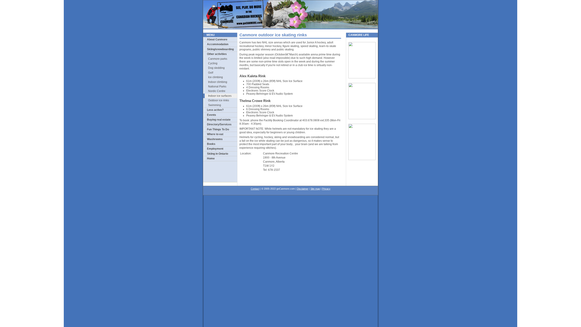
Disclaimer (302, 188)
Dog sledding (216, 67)
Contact (255, 188)
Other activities (217, 54)
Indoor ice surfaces (219, 95)
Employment (215, 148)
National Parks (217, 86)
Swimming (214, 105)
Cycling (212, 63)
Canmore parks (217, 58)
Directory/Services (219, 124)
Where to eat (215, 134)
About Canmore (217, 39)
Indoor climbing (217, 82)
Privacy (326, 188)
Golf (210, 72)
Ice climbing (215, 77)
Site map (315, 188)
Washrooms (215, 139)
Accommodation (217, 44)
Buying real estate (219, 119)
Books (211, 144)
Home (211, 158)
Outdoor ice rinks (218, 100)
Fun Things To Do (218, 129)
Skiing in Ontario (217, 153)
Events (211, 114)
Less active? (215, 109)
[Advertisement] (220, 171)
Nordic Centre (216, 91)
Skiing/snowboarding (220, 49)
